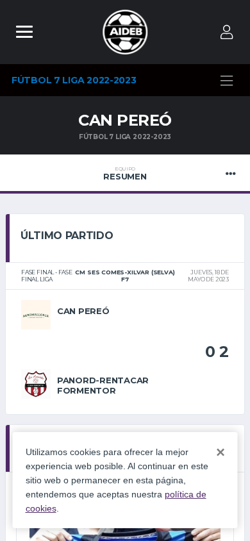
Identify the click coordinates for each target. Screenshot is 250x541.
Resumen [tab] (124, 173)
